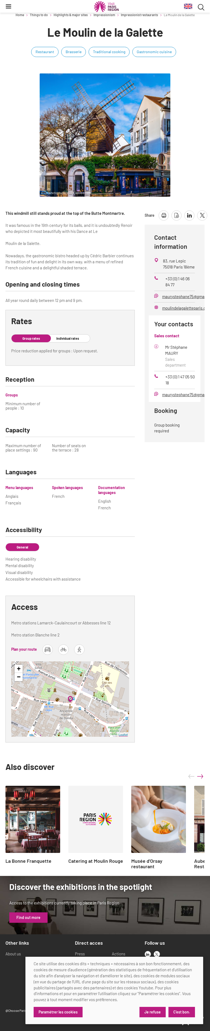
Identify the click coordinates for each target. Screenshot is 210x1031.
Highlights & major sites (71, 15)
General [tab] (22, 547)
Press (80, 953)
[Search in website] (201, 6)
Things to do (39, 15)
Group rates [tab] (31, 338)
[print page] (164, 215)
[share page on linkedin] (189, 215)
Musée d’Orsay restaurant (146, 863)
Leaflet (123, 734)
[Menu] (8, 6)
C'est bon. (181, 1012)
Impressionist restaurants (139, 15)
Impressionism (104, 15)
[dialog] (114, 990)
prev (191, 776)
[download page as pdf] (176, 215)
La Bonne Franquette (28, 861)
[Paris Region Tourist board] (106, 6)
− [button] (19, 676)
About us (13, 953)
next (200, 776)
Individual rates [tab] (67, 338)
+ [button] (19, 668)
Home (20, 15)
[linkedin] (148, 954)
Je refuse (152, 1012)
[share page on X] (202, 215)
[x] (157, 954)
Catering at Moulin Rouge (95, 861)
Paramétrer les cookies (58, 1012)
